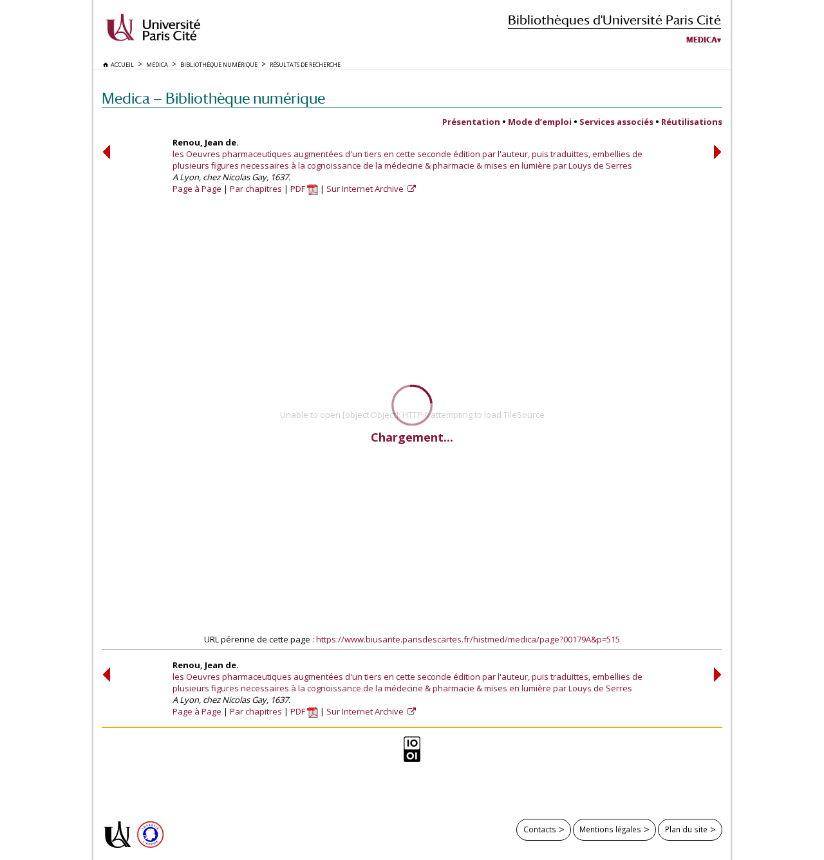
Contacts (539, 829)
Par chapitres (256, 188)
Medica (701, 39)
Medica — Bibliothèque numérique (213, 98)
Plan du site (686, 829)
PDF (298, 188)
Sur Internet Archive (366, 188)
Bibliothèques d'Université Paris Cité (614, 19)
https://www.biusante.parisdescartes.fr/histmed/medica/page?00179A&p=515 (468, 639)
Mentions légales (610, 829)
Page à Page (197, 188)
